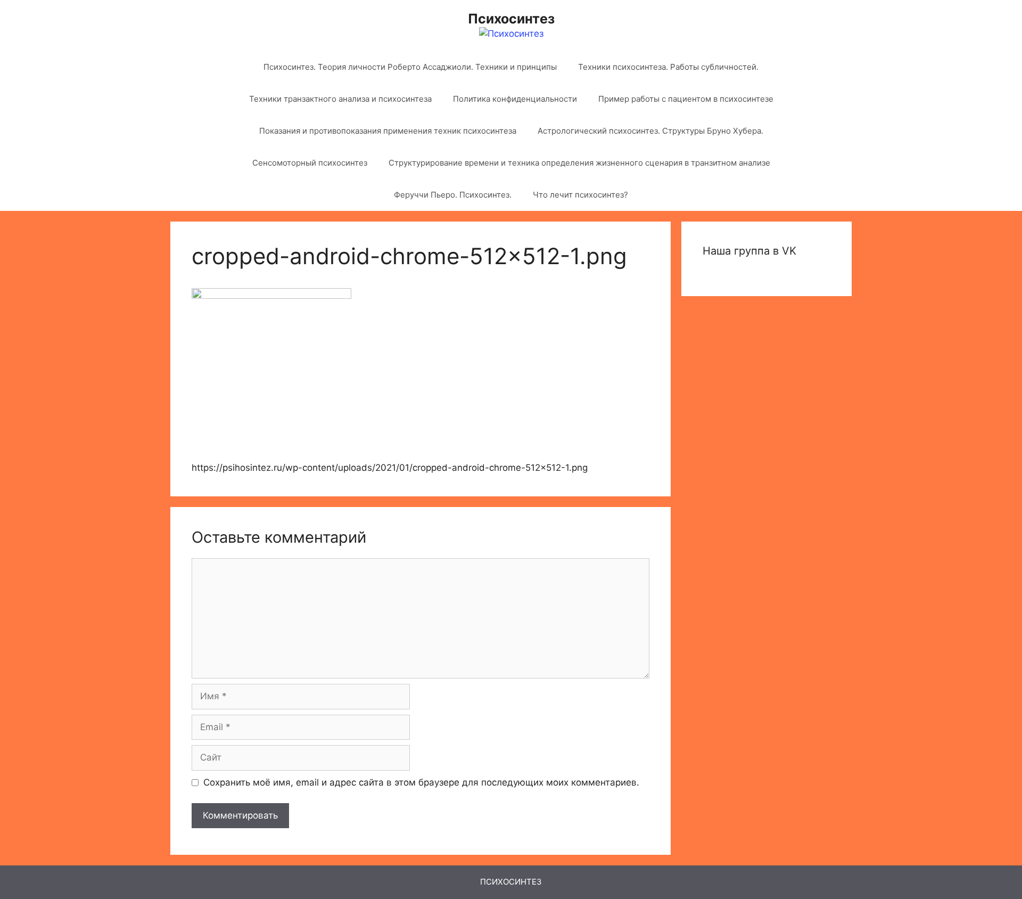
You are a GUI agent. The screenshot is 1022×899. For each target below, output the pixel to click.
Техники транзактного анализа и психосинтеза (340, 99)
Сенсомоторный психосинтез (309, 163)
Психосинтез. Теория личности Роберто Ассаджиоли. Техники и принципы (410, 67)
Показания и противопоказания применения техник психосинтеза (387, 131)
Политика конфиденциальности (515, 99)
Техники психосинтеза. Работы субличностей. (668, 67)
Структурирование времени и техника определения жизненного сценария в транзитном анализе (579, 163)
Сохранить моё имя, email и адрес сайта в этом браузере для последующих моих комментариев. (421, 782)
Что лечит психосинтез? (580, 195)
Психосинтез (511, 19)
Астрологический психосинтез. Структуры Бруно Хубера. (650, 131)
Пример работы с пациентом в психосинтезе (685, 99)
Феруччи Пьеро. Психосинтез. (453, 195)
